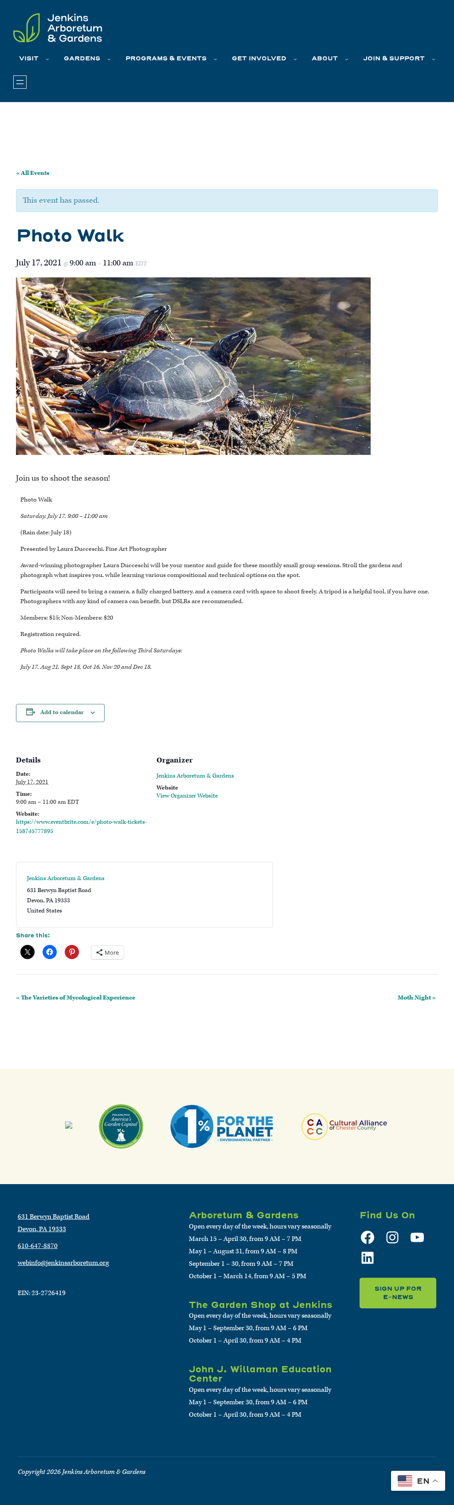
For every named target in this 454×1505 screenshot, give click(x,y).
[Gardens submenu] (109, 59)
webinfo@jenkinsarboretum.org (63, 1263)
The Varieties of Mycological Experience (75, 998)
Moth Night (417, 998)
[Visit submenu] (47, 59)
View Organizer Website (187, 796)
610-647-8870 (38, 1246)
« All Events (32, 173)
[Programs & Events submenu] (215, 59)
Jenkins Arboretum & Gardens (195, 776)
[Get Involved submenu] (295, 59)
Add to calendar (62, 712)
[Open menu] (20, 82)
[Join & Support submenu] (433, 59)
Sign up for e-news (398, 1293)
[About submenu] (346, 59)
